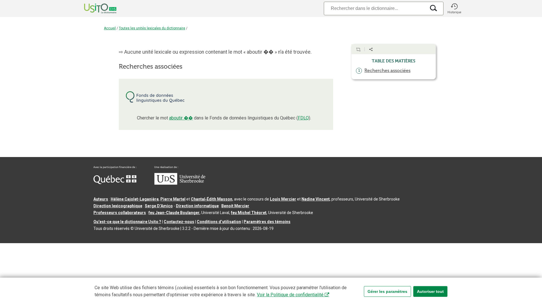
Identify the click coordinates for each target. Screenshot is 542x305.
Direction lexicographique (117, 206)
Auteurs (100, 199)
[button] (454, 8)
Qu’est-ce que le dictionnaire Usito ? (127, 221)
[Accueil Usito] (94, 8)
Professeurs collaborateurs (119, 212)
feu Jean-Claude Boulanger (174, 212)
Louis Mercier (283, 199)
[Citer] (358, 49)
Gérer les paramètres (387, 291)
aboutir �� (181, 118)
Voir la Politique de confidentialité (290, 294)
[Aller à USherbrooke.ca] (179, 183)
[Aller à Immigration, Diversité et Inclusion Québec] (114, 182)
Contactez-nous (179, 221)
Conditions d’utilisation (219, 221)
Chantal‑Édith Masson (211, 199)
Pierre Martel (172, 199)
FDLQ (303, 118)
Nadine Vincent (315, 199)
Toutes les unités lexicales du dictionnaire (152, 28)
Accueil (110, 28)
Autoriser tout (430, 291)
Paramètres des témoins (267, 221)
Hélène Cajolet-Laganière (135, 199)
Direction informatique (197, 206)
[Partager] (371, 49)
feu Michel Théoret (248, 212)
